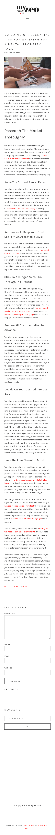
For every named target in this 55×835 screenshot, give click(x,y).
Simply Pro (29, 826)
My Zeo (27, 10)
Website (8, 668)
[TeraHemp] (27, 774)
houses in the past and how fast (19, 506)
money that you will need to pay (21, 208)
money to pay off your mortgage (19, 314)
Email (6, 656)
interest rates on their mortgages (26, 518)
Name (7, 644)
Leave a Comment (12, 586)
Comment (9, 614)
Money (25, 586)
